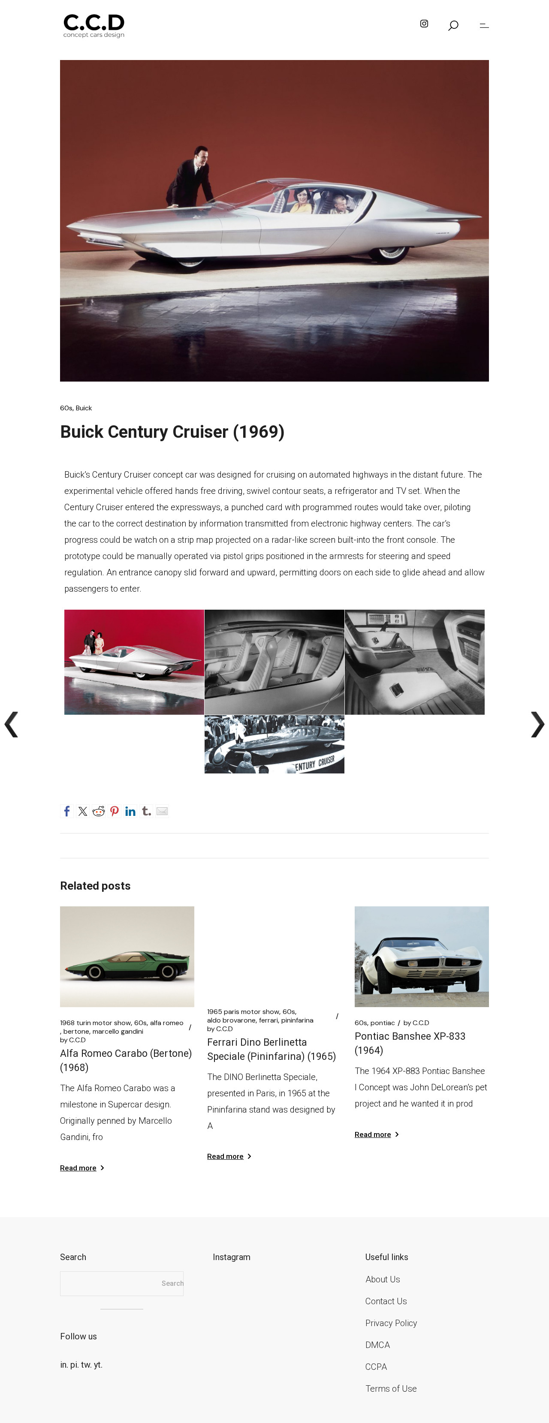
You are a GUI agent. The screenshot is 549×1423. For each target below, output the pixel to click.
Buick (84, 408)
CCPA (376, 1367)
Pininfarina (297, 1020)
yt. (98, 1365)
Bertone (76, 1031)
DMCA (377, 1345)
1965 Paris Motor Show (243, 1012)
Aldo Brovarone (231, 1020)
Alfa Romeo (167, 1023)
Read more (78, 1168)
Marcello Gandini (118, 1031)
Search (173, 1283)
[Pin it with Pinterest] (114, 810)
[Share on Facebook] (67, 810)
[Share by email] (162, 810)
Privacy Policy (391, 1323)
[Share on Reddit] (99, 810)
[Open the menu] (484, 26)
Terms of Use (391, 1389)
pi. (74, 1365)
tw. (86, 1365)
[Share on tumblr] (146, 810)
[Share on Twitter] (83, 810)
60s (66, 408)
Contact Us (386, 1301)
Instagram (231, 1257)
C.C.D (73, 1040)
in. (64, 1365)
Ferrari (268, 1020)
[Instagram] (424, 26)
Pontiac (383, 1023)
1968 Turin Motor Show (95, 1023)
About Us (382, 1279)
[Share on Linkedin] (130, 810)
